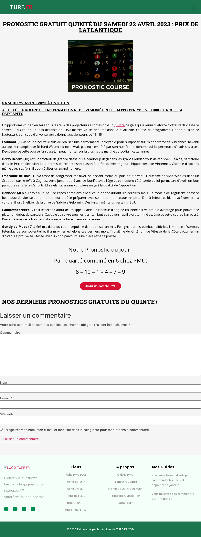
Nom (5, 382)
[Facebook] (6, 509)
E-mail (6, 398)
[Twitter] (24, 509)
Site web (6, 414)
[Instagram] (15, 509)
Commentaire (11, 332)
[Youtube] (33, 509)
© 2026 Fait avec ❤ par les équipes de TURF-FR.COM (100, 529)
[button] (194, 7)
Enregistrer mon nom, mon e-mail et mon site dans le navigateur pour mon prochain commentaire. (77, 429)
